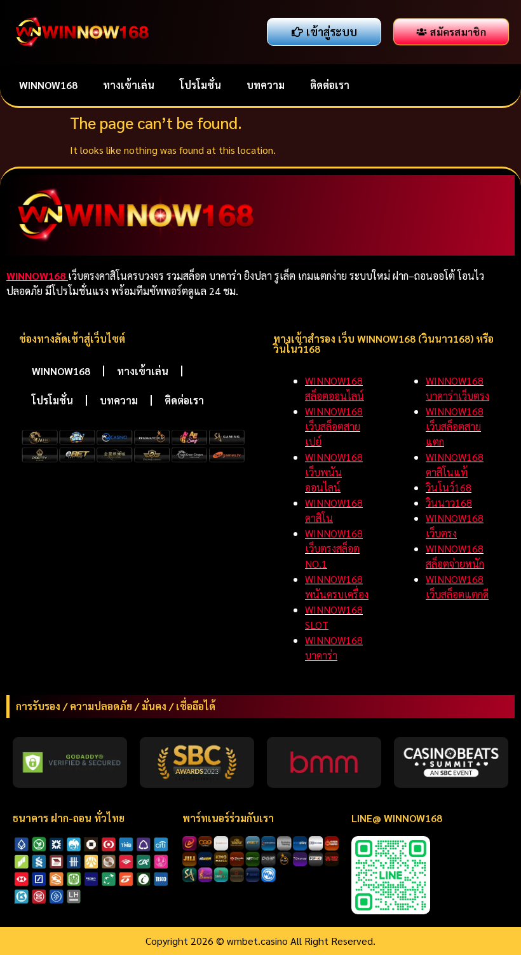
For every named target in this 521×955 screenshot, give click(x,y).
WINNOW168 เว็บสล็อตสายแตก (455, 426)
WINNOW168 (48, 85)
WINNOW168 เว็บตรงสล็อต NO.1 (334, 548)
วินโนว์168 (448, 487)
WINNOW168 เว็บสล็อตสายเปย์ (334, 426)
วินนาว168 (449, 502)
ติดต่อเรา (329, 85)
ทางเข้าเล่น (128, 85)
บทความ (266, 85)
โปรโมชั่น (200, 85)
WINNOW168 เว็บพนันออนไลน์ (334, 472)
